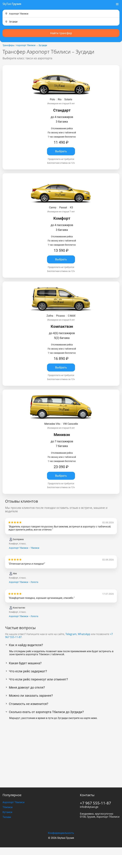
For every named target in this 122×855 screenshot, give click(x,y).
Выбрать (61, 151)
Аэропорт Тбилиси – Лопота (23, 582)
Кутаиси (7, 812)
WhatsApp (84, 634)
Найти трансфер (61, 33)
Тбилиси (8, 807)
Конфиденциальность (61, 832)
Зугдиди (43, 45)
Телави (7, 817)
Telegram (71, 634)
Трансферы (8, 45)
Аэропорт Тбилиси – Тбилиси (24, 548)
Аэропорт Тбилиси (25, 45)
